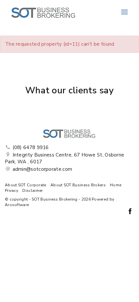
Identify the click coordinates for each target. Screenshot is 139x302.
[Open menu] (124, 12)
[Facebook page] (130, 212)
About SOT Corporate (25, 185)
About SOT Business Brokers (78, 185)
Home (115, 185)
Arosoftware (17, 204)
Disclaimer (32, 190)
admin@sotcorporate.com (42, 169)
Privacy (11, 190)
